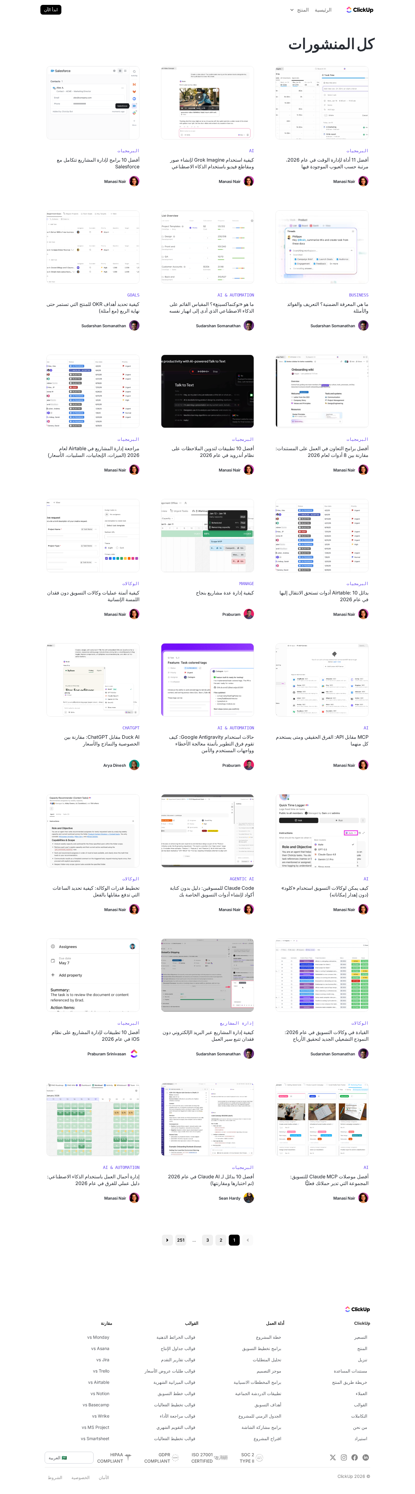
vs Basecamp (96, 1404)
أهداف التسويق (268, 1404)
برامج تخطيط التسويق (261, 1348)
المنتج (362, 1348)
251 (180, 1240)
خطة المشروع (268, 1337)
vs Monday (98, 1337)
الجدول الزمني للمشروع (259, 1416)
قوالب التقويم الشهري (175, 1427)
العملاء (361, 1393)
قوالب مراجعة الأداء (177, 1416)
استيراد (361, 1438)
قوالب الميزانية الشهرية (174, 1382)
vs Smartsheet (95, 1438)
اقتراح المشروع (267, 1438)
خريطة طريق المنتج (349, 1382)
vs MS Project (95, 1427)
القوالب (360, 1404)
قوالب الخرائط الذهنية (175, 1337)
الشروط (55, 1477)
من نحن (360, 1427)
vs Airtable (98, 1382)
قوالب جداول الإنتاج (178, 1348)
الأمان (104, 1477)
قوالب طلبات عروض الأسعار (170, 1370)
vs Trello (101, 1370)
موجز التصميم (269, 1370)
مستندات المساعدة (350, 1370)
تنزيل (362, 1359)
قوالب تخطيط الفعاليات (174, 1404)
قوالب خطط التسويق (176, 1393)
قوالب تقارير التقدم (178, 1359)
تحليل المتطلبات (267, 1359)
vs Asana (100, 1348)
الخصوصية (80, 1477)
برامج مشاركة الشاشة (261, 1427)
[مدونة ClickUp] (359, 9)
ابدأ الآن (51, 9)
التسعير (360, 1337)
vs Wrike (100, 1416)
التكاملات (359, 1416)
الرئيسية (323, 10)
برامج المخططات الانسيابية (257, 1382)
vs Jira (102, 1359)
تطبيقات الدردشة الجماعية (258, 1393)
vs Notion (100, 1393)
